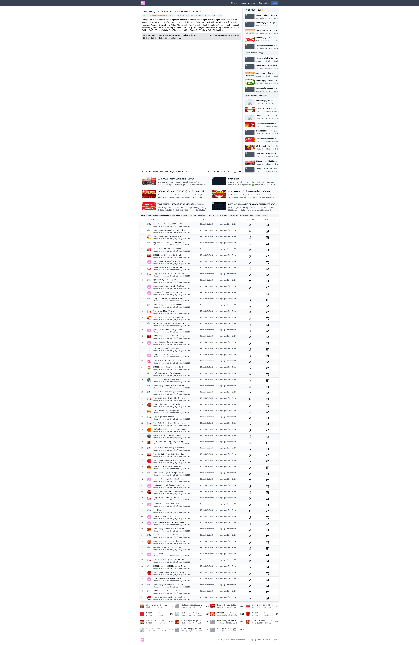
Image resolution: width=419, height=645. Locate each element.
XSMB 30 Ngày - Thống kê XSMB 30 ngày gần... (170, 336)
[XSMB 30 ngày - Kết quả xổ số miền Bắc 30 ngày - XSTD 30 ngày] (250, 39)
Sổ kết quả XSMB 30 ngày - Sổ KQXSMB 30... (169, 317)
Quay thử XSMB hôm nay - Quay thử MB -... (168, 330)
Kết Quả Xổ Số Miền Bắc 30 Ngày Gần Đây (268, 18)
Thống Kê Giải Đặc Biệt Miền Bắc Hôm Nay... (169, 274)
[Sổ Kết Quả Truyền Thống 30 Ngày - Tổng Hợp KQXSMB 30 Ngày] (250, 147)
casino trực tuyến (248, 3)
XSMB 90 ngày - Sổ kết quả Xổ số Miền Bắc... (169, 585)
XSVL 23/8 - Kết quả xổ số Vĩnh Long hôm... (168, 348)
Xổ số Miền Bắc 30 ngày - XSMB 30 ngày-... (168, 292)
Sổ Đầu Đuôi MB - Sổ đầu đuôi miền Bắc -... (168, 485)
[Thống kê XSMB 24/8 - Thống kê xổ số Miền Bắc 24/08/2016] (250, 170)
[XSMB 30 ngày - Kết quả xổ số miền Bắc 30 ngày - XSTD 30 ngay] (250, 124)
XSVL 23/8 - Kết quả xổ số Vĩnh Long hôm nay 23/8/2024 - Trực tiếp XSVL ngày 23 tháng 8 (166, 171)
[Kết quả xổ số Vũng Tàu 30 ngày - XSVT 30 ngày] (250, 16)
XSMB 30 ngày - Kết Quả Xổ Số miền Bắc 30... (169, 286)
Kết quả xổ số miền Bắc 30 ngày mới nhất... (168, 379)
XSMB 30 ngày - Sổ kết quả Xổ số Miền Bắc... (169, 230)
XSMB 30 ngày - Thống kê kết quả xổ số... (168, 236)
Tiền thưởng (264, 3)
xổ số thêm (157, 510)
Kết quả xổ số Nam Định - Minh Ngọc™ (222, 171)
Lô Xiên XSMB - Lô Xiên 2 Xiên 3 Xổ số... (167, 504)
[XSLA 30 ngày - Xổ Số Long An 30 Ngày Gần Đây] (250, 31)
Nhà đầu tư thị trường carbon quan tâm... (168, 435)
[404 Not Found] (250, 117)
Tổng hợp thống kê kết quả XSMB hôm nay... (169, 242)
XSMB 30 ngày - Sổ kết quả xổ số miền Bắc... (169, 261)
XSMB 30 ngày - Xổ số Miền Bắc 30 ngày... (168, 305)
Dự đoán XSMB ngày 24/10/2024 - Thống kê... (169, 323)
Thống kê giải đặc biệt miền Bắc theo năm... (169, 597)
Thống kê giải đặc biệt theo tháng (165, 417)
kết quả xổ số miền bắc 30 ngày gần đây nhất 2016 (171, 226)
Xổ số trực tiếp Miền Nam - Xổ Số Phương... (168, 491)
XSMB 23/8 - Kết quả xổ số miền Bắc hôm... (168, 466)
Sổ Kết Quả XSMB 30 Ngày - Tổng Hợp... (167, 373)
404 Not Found (158, 553)
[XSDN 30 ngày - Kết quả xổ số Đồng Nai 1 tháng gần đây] (250, 46)
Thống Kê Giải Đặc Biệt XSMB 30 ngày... (167, 516)
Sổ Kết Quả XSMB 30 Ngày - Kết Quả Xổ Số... (169, 578)
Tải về (275, 3)
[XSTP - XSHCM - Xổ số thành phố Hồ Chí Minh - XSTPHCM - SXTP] (250, 109)
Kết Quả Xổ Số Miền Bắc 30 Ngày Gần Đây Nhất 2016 (273, 104)
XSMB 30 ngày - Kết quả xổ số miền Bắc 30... (169, 367)
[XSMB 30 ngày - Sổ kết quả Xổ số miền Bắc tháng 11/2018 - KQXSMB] (250, 24)
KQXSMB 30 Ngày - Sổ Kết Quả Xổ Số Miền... (169, 280)
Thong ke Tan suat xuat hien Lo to (165, 354)
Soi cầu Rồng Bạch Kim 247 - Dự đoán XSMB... (169, 429)
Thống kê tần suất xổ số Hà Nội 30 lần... (167, 404)
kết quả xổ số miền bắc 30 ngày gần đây (246, 640)
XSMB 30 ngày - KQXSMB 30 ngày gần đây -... (169, 566)
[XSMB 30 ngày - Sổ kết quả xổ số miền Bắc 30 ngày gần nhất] (250, 102)
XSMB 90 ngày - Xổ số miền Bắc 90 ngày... (168, 267)
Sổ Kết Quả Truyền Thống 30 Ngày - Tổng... (168, 442)
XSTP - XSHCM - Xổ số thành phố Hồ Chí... (168, 410)
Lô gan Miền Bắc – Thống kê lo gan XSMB (168, 342)
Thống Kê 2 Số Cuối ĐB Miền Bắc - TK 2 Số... (169, 497)
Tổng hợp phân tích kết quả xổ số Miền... (168, 547)
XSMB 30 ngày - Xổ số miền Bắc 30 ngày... (168, 255)
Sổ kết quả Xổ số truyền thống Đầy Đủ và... (168, 479)
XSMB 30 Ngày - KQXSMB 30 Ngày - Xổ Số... (168, 473)
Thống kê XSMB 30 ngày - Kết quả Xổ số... (168, 361)
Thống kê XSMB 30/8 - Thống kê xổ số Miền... (169, 448)
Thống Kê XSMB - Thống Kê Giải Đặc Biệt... (168, 454)
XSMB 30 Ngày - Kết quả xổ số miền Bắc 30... (169, 541)
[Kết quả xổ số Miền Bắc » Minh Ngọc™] (250, 162)
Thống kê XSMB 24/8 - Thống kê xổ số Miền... (169, 298)
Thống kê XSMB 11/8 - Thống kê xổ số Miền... (169, 392)
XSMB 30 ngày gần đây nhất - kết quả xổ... (168, 591)
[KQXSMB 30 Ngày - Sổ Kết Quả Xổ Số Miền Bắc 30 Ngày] (250, 132)
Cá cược (234, 3)
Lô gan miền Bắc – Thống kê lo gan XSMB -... (169, 522)
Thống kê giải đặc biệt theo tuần (164, 311)
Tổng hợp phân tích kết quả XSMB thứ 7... (168, 224)
